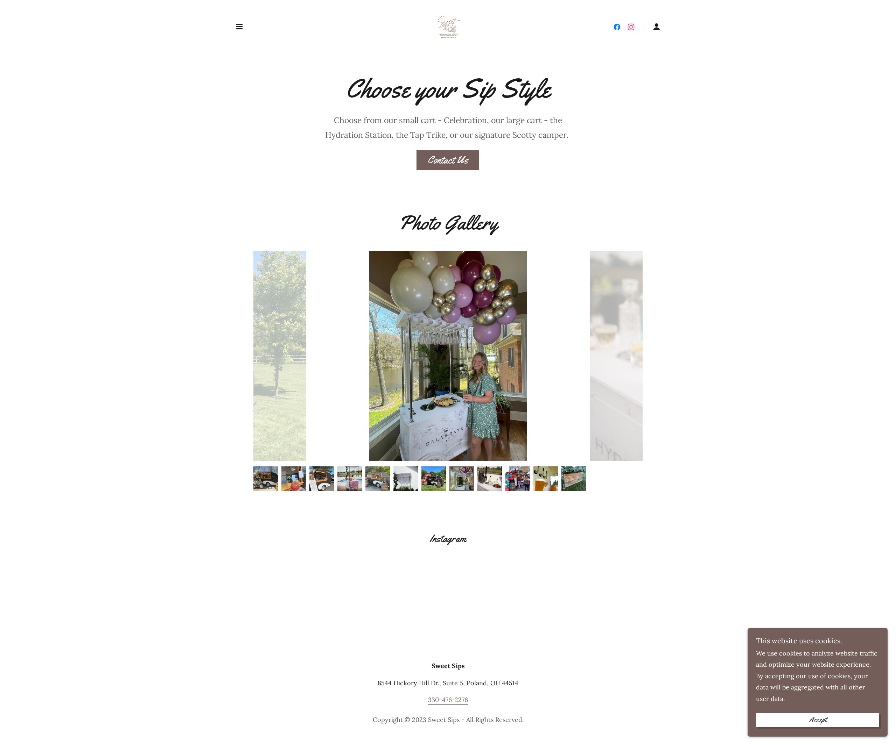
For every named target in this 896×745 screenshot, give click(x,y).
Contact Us (448, 159)
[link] (448, 26)
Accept (817, 719)
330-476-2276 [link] (448, 700)
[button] (239, 27)
